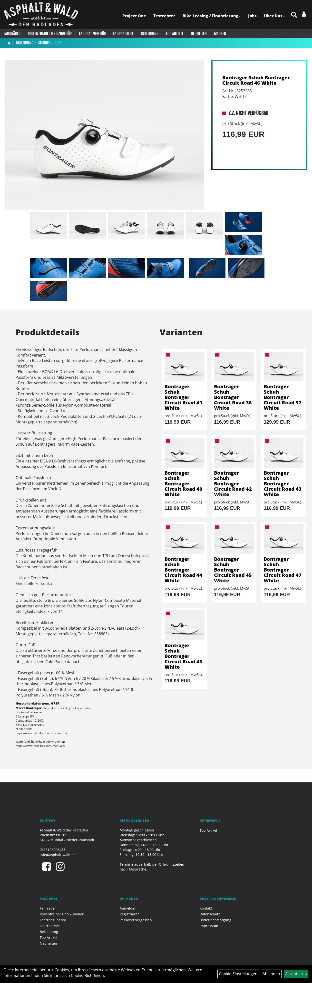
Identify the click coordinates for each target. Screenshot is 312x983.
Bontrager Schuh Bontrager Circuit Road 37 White (283, 397)
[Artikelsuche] (294, 15)
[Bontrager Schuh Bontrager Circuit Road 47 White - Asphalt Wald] (283, 539)
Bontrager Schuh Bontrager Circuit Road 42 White (233, 484)
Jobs (252, 16)
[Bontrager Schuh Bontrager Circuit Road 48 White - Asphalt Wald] (184, 625)
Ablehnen (271, 973)
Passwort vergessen (136, 920)
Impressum (209, 925)
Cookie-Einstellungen (238, 973)
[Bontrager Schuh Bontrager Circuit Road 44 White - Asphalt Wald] (184, 539)
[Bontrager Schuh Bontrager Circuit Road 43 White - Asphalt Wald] (283, 453)
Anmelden (128, 908)
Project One (134, 16)
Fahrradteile (123, 33)
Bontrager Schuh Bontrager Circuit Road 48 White (183, 656)
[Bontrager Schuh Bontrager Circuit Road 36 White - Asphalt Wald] (234, 366)
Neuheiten (199, 33)
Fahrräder (12, 33)
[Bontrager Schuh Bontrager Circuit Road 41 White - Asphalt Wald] (184, 366)
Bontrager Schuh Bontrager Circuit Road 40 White (183, 484)
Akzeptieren (296, 973)
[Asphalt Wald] (41, 14)
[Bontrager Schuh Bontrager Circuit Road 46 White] (104, 135)
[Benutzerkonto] (303, 14)
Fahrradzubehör (92, 33)
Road (58, 43)
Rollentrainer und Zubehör (50, 33)
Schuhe (44, 43)
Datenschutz (210, 914)
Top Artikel (175, 33)
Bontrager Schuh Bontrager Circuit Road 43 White (283, 484)
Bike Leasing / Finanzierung (210, 16)
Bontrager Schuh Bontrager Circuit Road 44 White (183, 570)
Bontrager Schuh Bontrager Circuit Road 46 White (256, 80)
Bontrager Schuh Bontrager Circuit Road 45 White (233, 570)
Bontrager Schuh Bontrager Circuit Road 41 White (183, 397)
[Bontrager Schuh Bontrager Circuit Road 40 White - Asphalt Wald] (184, 453)
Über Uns (273, 16)
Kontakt (206, 908)
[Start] (9, 43)
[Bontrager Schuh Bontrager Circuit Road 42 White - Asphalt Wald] (234, 453)
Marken (220, 33)
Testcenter (164, 16)
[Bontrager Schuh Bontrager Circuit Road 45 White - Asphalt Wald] (234, 539)
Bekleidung (149, 33)
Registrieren (130, 914)
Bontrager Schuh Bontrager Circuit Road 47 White (283, 570)
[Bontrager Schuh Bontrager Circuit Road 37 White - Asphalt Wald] (283, 366)
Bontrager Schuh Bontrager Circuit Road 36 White (233, 397)
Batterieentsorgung (215, 920)
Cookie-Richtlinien (87, 975)
